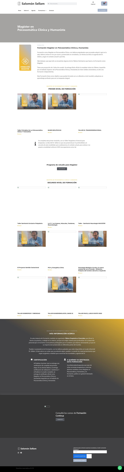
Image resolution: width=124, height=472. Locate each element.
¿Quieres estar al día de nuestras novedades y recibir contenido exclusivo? (89, 448)
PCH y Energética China (56, 267)
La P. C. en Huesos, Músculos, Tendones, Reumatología (61, 224)
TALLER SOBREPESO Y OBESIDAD (28, 313)
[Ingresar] (93, 2)
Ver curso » (19, 134)
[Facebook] (21, 452)
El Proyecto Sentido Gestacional (28, 267)
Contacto (51, 10)
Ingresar (93, 4)
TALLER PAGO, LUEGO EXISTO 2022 (90, 313)
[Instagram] (18, 452)
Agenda (33, 10)
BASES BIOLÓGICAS (54, 130)
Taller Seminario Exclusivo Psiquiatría (29, 223)
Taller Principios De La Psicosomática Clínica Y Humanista (30, 131)
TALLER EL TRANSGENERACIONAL (89, 130)
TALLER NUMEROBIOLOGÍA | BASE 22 (60, 313)
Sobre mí (26, 10)
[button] (120, 468)
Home (19, 10)
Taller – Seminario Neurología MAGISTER (91, 223)
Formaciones (41, 10)
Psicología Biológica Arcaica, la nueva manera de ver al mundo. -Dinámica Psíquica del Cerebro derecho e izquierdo (92, 269)
